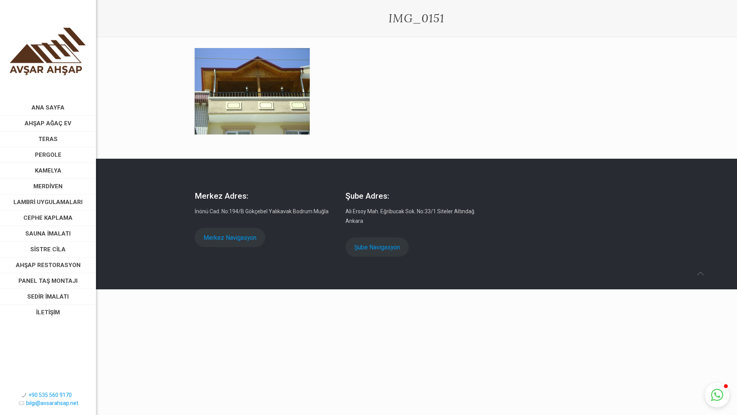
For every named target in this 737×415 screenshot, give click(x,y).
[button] (717, 395)
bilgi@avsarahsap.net (52, 403)
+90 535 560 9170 (50, 395)
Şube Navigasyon (377, 247)
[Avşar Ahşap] (48, 50)
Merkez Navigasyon (229, 237)
